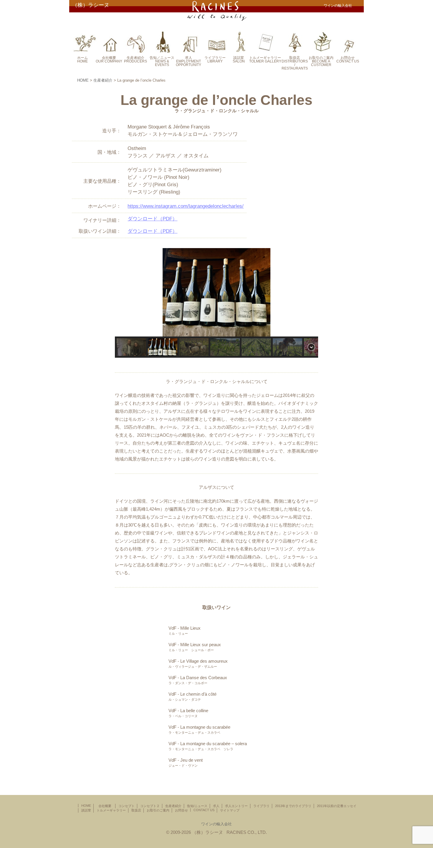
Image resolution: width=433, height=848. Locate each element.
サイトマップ (229, 810)
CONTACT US (204, 810)
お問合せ (181, 810)
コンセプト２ (150, 806)
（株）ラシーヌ (90, 5)
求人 (216, 806)
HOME (83, 80)
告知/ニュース (197, 806)
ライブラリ (261, 806)
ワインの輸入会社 (216, 824)
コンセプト (126, 806)
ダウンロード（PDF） (152, 219)
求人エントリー (236, 806)
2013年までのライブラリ (293, 806)
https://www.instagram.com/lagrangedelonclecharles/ (186, 206)
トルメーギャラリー (111, 810)
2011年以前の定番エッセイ (336, 806)
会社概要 (106, 806)
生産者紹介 (103, 80)
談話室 (86, 810)
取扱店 (136, 810)
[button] (216, 292)
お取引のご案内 (158, 810)
